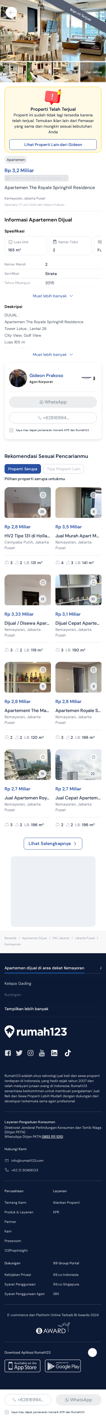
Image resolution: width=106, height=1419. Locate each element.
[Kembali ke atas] (92, 1352)
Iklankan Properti (66, 1202)
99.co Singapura (66, 1284)
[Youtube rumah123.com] (41, 1053)
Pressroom (13, 1241)
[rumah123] (53, 1032)
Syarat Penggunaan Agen (25, 1294)
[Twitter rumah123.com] (19, 1053)
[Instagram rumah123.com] (30, 1053)
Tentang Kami (15, 1202)
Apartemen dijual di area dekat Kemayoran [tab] (44, 967)
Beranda (10, 938)
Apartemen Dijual (34, 938)
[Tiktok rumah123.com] (67, 1052)
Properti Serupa (22, 468)
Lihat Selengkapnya (50, 843)
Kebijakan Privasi (18, 1274)
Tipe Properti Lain (63, 468)
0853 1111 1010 (52, 1136)
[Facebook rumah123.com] (8, 1053)
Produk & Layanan (19, 1212)
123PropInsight (16, 1250)
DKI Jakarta (61, 938)
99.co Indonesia (66, 1274)
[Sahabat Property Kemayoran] (89, 378)
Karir (8, 1231)
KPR (56, 1212)
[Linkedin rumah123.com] (54, 1052)
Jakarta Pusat (85, 938)
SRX (56, 1294)
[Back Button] (11, 12)
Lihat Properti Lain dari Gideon (53, 144)
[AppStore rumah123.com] (22, 1366)
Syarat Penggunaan (20, 1284)
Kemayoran (13, 944)
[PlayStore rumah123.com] (63, 1366)
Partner (10, 1222)
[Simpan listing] (43, 495)
